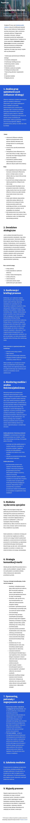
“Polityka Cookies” (24, 819)
